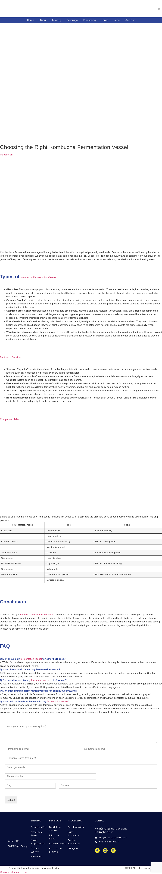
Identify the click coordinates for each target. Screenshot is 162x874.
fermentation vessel (31, 658)
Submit (11, 800)
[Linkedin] (105, 850)
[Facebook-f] (97, 850)
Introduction (6, 154)
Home (30, 20)
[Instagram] (113, 850)
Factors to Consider (10, 357)
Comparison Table (9, 419)
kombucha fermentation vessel (36, 614)
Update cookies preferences (15, 872)
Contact (130, 20)
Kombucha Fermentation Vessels (39, 277)
